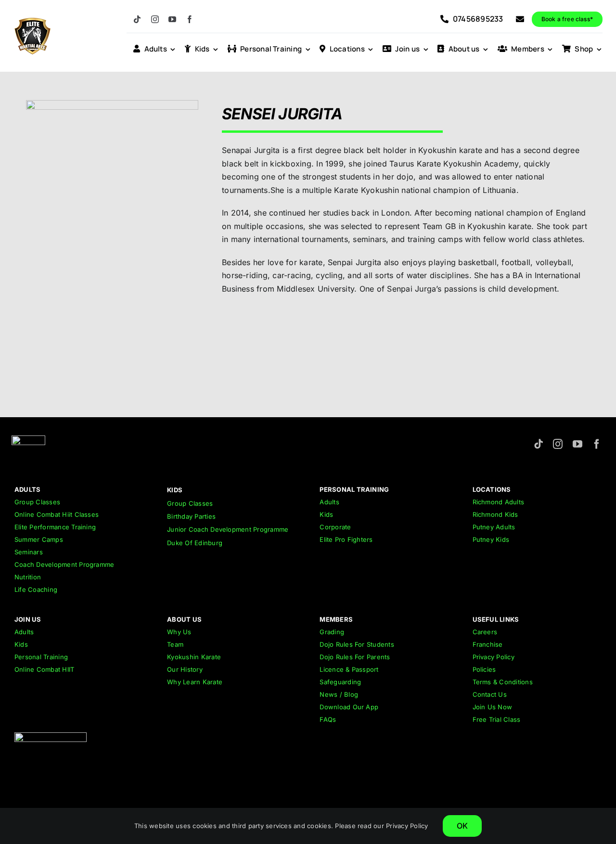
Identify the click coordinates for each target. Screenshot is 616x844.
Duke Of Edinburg (194, 543)
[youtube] (172, 19)
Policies (484, 669)
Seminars (28, 552)
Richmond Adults (499, 502)
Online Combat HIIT (44, 669)
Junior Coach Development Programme (227, 529)
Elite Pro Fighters (346, 539)
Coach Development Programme (64, 564)
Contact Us (490, 694)
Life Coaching (35, 589)
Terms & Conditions (503, 682)
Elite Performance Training (55, 527)
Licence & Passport (349, 669)
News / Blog (339, 694)
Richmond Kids (495, 514)
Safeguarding (340, 682)
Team (175, 644)
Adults (329, 502)
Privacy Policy (493, 657)
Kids (326, 514)
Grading (332, 632)
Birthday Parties (191, 516)
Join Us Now (493, 707)
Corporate (335, 527)
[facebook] (189, 19)
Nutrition (27, 577)
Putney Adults (494, 527)
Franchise (488, 644)
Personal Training (41, 657)
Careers (485, 632)
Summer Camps (38, 539)
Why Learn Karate (194, 682)
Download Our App (349, 707)
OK (462, 826)
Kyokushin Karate (194, 657)
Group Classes (37, 502)
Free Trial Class (497, 719)
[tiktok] (137, 19)
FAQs (328, 719)
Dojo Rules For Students (357, 644)
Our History (185, 669)
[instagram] (155, 19)
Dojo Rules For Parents (355, 657)
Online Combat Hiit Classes (56, 514)
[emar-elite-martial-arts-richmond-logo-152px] (28, 439)
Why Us (179, 632)
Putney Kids (491, 539)
